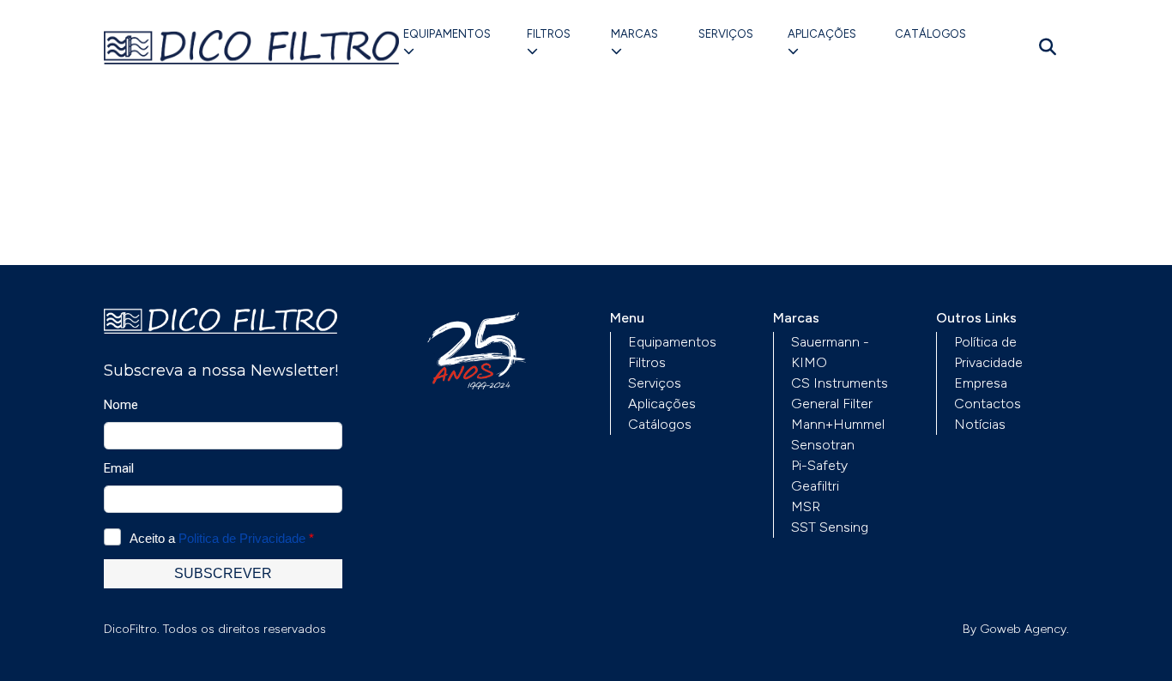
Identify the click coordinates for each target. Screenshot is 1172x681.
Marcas (634, 33)
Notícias (980, 424)
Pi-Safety (819, 465)
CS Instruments (839, 383)
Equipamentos (447, 33)
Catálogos (930, 33)
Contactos (987, 403)
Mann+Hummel (838, 424)
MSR (805, 506)
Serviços (725, 33)
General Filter (832, 403)
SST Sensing (829, 527)
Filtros (549, 33)
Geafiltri (815, 486)
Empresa (980, 383)
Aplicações (822, 33)
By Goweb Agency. (1016, 629)
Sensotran (823, 445)
